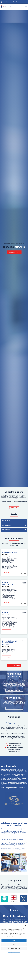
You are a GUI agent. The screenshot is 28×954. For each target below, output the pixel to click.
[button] (26, 925)
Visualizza (7, 573)
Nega (14, 944)
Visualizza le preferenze (14, 948)
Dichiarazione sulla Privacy (14, 952)
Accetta (14, 940)
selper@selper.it (16, 2)
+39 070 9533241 (7, 2)
